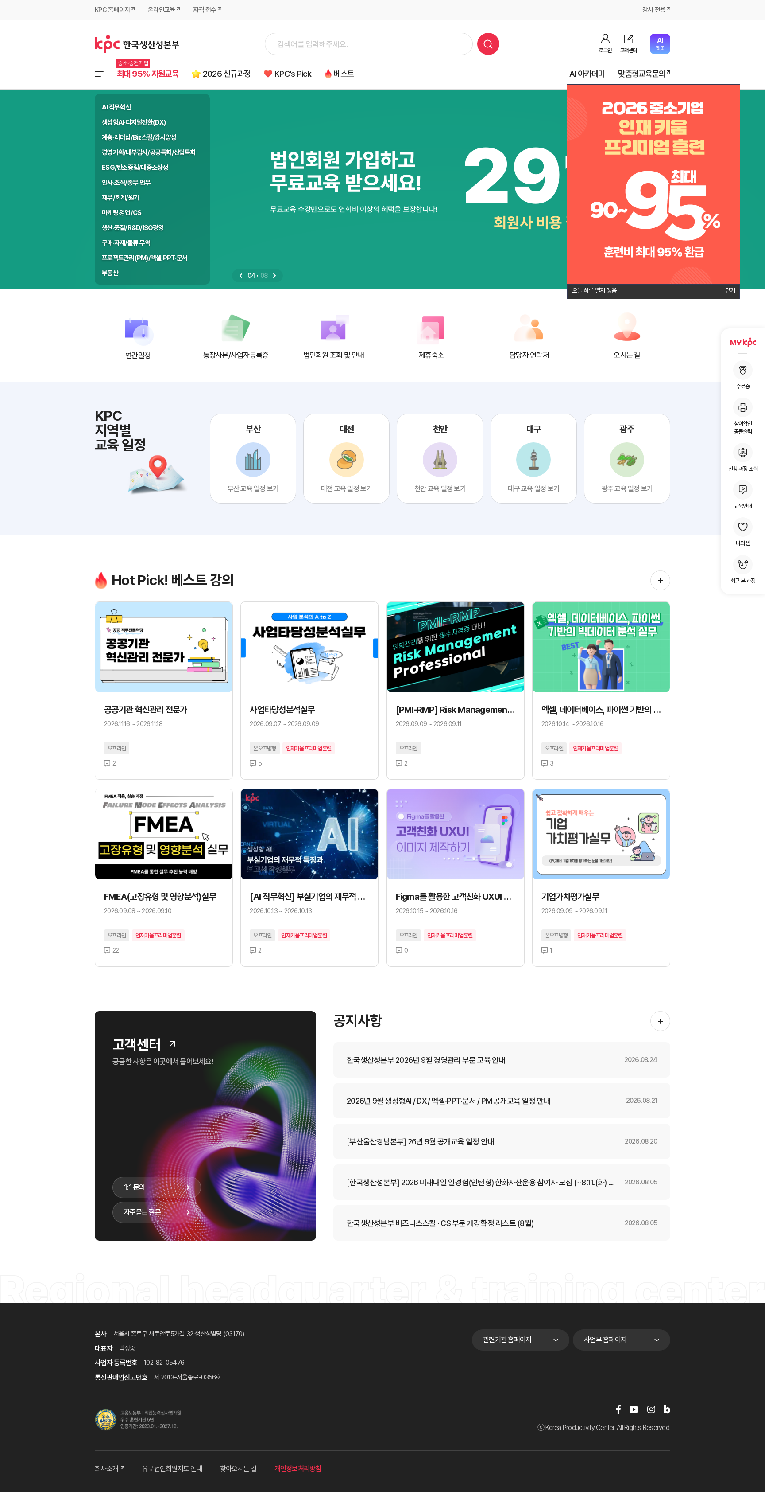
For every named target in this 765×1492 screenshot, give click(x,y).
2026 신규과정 (227, 74)
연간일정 (138, 355)
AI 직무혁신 (116, 107)
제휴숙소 (431, 355)
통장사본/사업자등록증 (236, 355)
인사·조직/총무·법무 (126, 183)
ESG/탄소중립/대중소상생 (135, 168)
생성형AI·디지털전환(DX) (134, 122)
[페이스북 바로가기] (618, 1409)
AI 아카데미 (587, 74)
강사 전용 (653, 10)
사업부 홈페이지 (605, 1340)
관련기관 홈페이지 (507, 1340)
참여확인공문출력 (743, 427)
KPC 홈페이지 (112, 10)
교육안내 (743, 506)
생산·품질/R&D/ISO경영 (133, 228)
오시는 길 (627, 355)
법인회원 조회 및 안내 (333, 355)
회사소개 (106, 1469)
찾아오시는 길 (238, 1469)
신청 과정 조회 (742, 468)
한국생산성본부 (137, 44)
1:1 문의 (134, 1187)
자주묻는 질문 (142, 1212)
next (274, 275)
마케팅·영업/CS (121, 213)
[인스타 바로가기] (651, 1409)
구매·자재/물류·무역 (126, 243)
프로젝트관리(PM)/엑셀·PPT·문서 (144, 258)
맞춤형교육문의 (641, 74)
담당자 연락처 (529, 355)
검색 (488, 44)
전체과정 (99, 74)
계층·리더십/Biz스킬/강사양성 (139, 137)
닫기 (730, 290)
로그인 (605, 50)
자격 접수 (204, 10)
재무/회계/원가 (120, 198)
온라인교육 (161, 10)
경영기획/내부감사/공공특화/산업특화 (149, 152)
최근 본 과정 (742, 581)
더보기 (660, 580)
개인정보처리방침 (297, 1469)
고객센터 (628, 50)
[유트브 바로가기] (634, 1409)
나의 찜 (743, 543)
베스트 (344, 74)
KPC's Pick (293, 74)
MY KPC (743, 342)
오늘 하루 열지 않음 (594, 290)
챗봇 (660, 43)
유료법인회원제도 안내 (172, 1469)
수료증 (743, 386)
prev (241, 275)
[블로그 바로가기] (667, 1409)
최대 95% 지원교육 (147, 74)
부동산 (110, 273)
